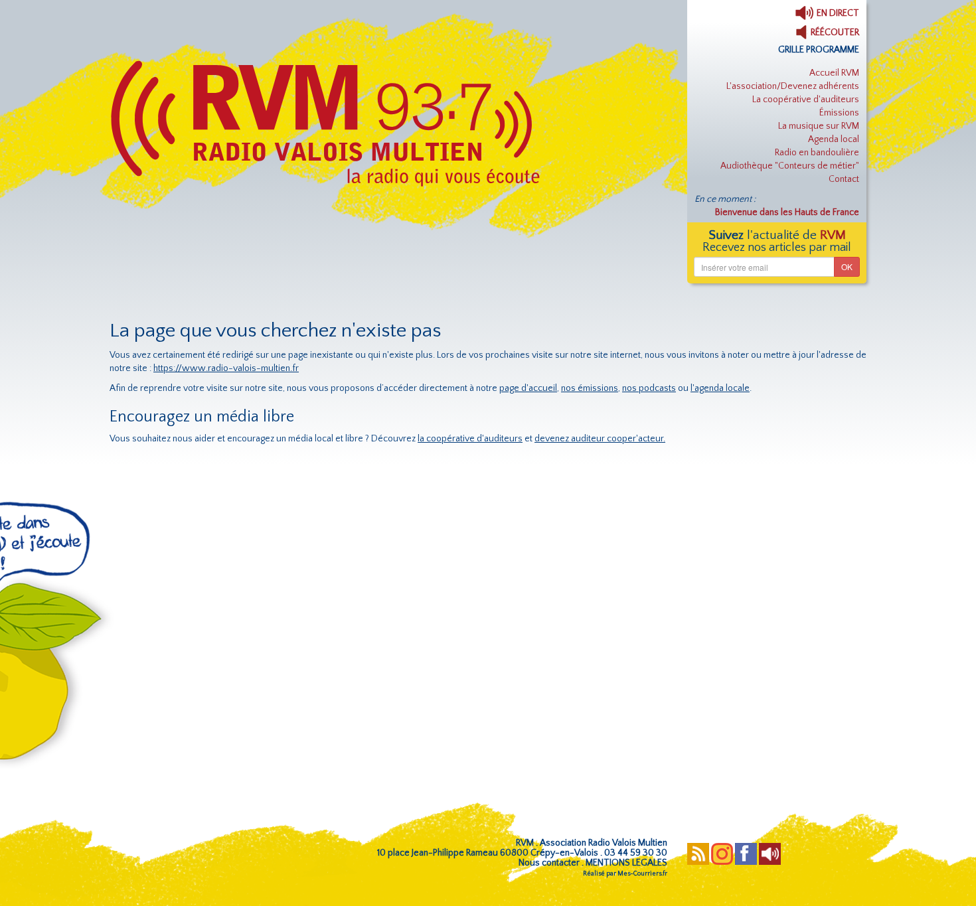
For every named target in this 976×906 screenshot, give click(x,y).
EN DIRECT (837, 13)
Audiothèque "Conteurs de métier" (789, 166)
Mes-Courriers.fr (642, 873)
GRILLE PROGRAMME (818, 49)
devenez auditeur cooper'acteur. (599, 438)
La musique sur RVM (818, 126)
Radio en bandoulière (817, 152)
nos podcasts (649, 388)
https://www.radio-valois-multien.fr (226, 368)
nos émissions (589, 388)
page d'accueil (528, 388)
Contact (844, 179)
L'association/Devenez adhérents (792, 86)
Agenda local (833, 139)
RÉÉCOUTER (834, 32)
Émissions (839, 113)
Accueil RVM (834, 73)
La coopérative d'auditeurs (805, 99)
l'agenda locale (720, 388)
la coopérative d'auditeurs (470, 438)
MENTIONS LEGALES (626, 863)
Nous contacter (549, 863)
